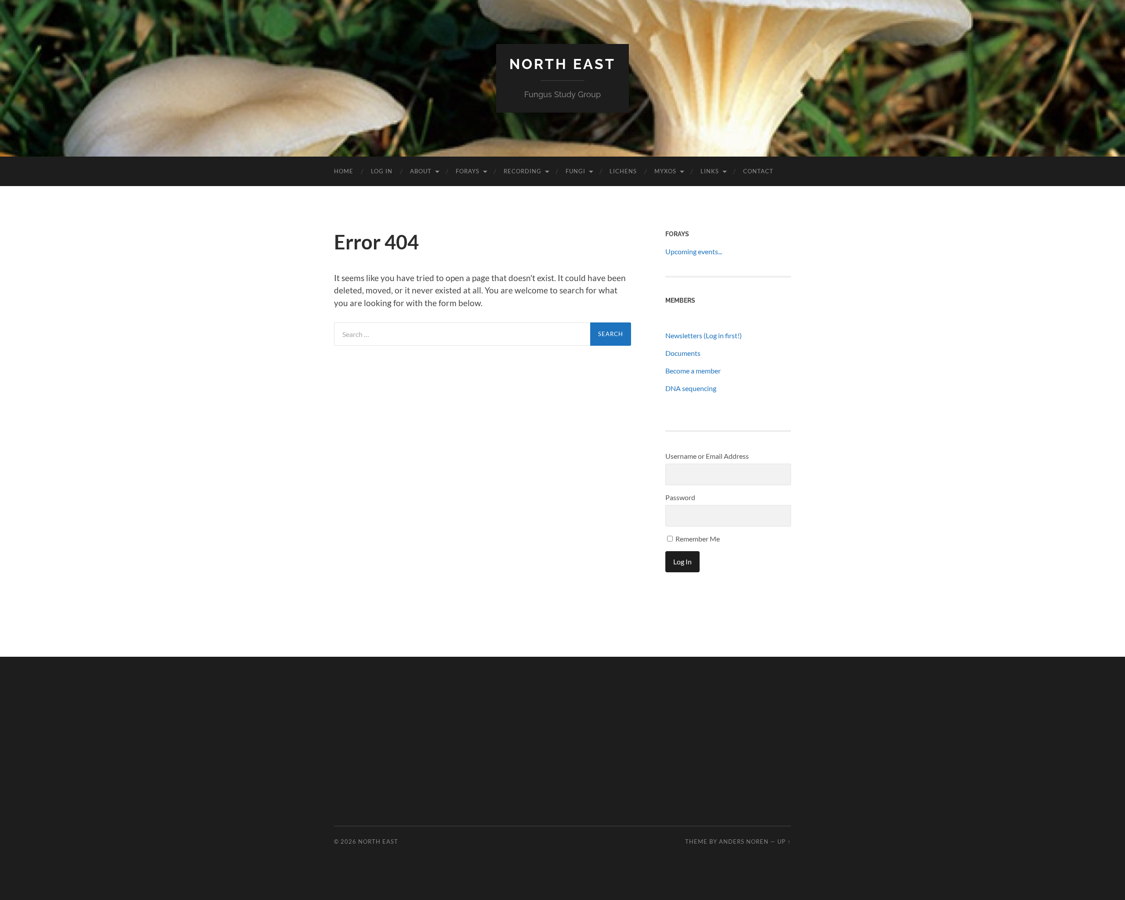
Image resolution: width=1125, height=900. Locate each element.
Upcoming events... (693, 251)
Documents (682, 353)
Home (343, 171)
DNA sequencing (690, 388)
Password (680, 497)
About (421, 171)
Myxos (665, 171)
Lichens (623, 171)
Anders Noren (744, 841)
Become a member (693, 370)
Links (709, 171)
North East (562, 64)
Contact (758, 171)
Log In (381, 171)
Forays (467, 171)
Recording (522, 171)
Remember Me (697, 538)
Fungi (575, 171)
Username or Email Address (707, 456)
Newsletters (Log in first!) (703, 335)
